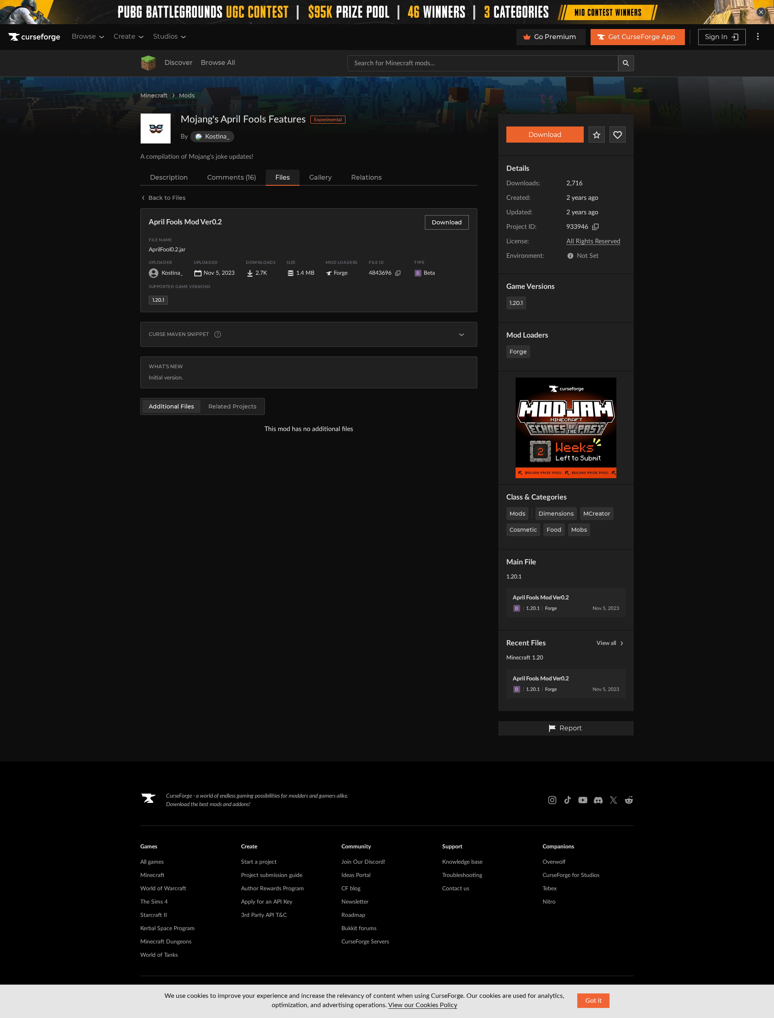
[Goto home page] (35, 37)
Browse (84, 36)
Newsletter (354, 902)
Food (554, 529)
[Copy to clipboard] (595, 227)
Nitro (549, 902)
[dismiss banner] (761, 12)
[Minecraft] (148, 63)
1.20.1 (516, 303)
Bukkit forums (359, 928)
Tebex (550, 889)
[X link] (613, 800)
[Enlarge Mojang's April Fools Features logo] (155, 128)
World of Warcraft (163, 889)
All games (152, 862)
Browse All (218, 62)
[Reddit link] (629, 800)
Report (571, 728)
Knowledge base (462, 862)
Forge (518, 351)
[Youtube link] (583, 800)
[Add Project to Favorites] (597, 134)
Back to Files (166, 197)
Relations (366, 177)
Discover (178, 62)
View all (606, 643)
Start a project (259, 862)
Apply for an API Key (266, 902)
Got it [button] (593, 1000)
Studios (165, 36)
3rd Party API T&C (264, 915)
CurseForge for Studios (571, 875)
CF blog (350, 889)
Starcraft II (153, 915)
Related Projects (232, 406)
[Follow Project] (618, 134)
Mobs (579, 529)
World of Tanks (159, 955)
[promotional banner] (387, 12)
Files (282, 177)
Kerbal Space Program (167, 928)
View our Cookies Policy (422, 1005)
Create (124, 36)
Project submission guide (271, 875)
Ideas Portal (355, 875)
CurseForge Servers (365, 942)
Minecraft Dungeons (165, 942)
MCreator (596, 513)
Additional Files (171, 406)
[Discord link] (598, 800)
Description (169, 177)
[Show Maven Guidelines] (461, 334)
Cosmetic (523, 529)
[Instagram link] (552, 800)
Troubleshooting (462, 875)
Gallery (320, 177)
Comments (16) (231, 177)
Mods (187, 95)
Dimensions (556, 513)
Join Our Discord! (363, 862)
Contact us (455, 889)
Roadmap (353, 915)
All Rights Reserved (593, 241)
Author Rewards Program (272, 889)
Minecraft (154, 95)
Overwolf (554, 862)
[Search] (626, 63)
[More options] (758, 37)
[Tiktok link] (567, 800)
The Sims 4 (154, 902)
